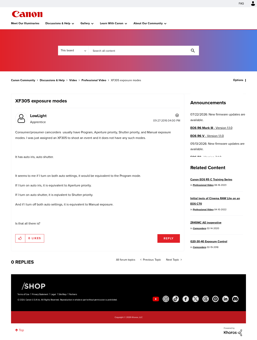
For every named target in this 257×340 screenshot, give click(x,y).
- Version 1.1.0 (211, 127)
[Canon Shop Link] (31, 286)
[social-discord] (235, 299)
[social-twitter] (195, 299)
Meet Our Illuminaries (25, 23)
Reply (169, 238)
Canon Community (27, 14)
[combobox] (144, 50)
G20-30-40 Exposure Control (208, 241)
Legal (53, 294)
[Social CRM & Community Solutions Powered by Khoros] (233, 331)
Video (73, 80)
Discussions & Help (57, 23)
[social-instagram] (166, 299)
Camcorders (199, 228)
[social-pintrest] (215, 299)
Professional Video (94, 80)
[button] (20, 238)
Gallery (85, 23)
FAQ (241, 3)
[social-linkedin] (225, 299)
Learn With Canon (111, 23)
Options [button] (238, 80)
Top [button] (21, 330)
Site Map (62, 294)
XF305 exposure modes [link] (126, 80)
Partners (73, 294)
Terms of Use (23, 294)
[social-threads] (205, 299)
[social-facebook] (186, 299)
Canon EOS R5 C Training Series (211, 179)
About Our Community (148, 23)
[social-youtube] (156, 299)
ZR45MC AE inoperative (205, 223)
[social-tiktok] (175, 299)
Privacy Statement (40, 294)
